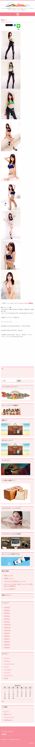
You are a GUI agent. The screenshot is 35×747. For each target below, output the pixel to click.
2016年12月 (7, 624)
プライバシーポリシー (7, 731)
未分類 (6, 678)
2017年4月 (7, 622)
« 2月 (2, 701)
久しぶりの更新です (9, 589)
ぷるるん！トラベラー (13, 8)
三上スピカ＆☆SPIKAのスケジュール (15, 581)
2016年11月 (7, 627)
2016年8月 (7, 636)
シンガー (6, 667)
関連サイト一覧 (8, 575)
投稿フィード (8, 714)
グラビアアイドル (9, 664)
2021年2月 (7, 607)
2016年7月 (7, 639)
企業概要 (3, 734)
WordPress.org (8, 720)
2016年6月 (7, 641)
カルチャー (7, 661)
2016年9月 (7, 633)
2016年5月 (7, 644)
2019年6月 (7, 616)
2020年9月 (7, 610)
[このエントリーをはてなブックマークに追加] (15, 25)
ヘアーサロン (8, 669)
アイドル (6, 658)
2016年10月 (7, 630)
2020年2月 (7, 613)
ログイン (6, 711)
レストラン (7, 672)
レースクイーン (8, 675)
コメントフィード (9, 717)
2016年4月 (7, 647)
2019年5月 (7, 619)
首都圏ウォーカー (9, 578)
